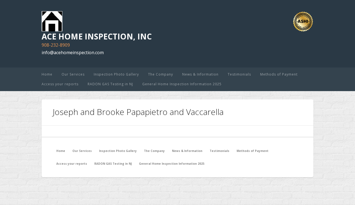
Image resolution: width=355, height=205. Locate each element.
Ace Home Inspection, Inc (97, 36)
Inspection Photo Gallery (116, 74)
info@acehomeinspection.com (73, 52)
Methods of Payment (279, 74)
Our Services (73, 74)
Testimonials (239, 74)
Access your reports (60, 84)
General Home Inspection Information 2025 (182, 84)
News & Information (200, 74)
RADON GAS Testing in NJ (110, 84)
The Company (160, 74)
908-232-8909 (56, 45)
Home (47, 74)
